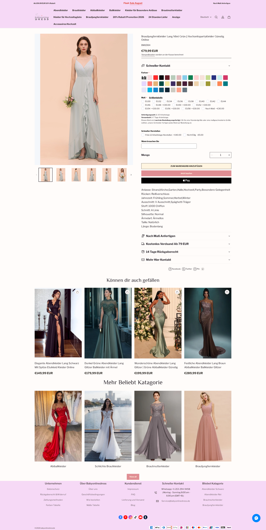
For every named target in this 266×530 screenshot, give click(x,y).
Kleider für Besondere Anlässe (141, 10)
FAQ (133, 494)
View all (133, 477)
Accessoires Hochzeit (64, 24)
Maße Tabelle (93, 505)
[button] (216, 17)
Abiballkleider (97, 10)
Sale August (136, 3)
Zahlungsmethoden (53, 500)
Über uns (93, 489)
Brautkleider (79, 10)
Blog (133, 505)
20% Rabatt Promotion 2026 (128, 17)
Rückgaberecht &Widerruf (53, 494)
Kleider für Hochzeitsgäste (67, 17)
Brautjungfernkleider (97, 17)
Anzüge (176, 17)
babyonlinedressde (48, 528)
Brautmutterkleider (171, 10)
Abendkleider (60, 10)
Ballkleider (115, 10)
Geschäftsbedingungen (93, 494)
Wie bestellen (93, 500)
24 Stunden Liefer (158, 17)
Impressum (133, 489)
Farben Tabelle (53, 505)
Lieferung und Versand (133, 500)
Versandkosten (148, 55)
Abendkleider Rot (212, 494)
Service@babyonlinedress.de (176, 501)
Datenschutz (53, 489)
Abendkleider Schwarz (213, 489)
